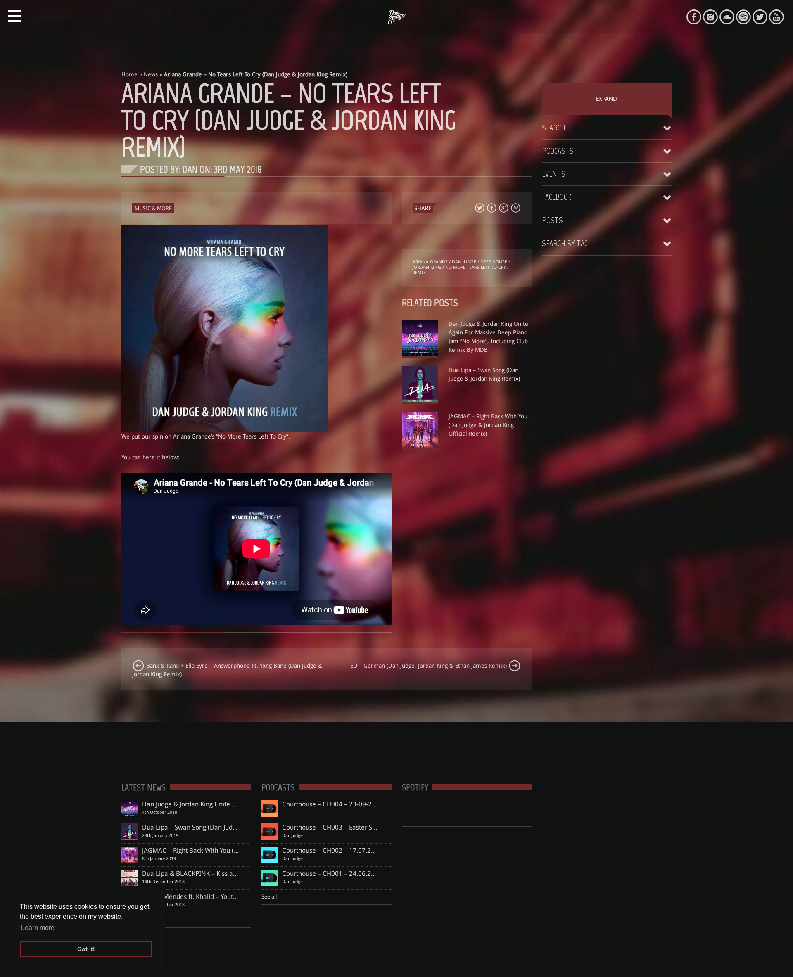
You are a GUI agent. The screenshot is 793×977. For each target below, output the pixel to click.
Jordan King (427, 267)
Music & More (153, 208)
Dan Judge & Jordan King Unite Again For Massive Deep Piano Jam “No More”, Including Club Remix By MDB (488, 336)
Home (129, 74)
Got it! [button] (86, 949)
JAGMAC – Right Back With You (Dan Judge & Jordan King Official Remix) (488, 425)
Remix (419, 272)
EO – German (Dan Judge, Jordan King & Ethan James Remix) (429, 665)
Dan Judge (464, 262)
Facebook (556, 197)
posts (552, 220)
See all (269, 897)
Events (553, 174)
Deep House (493, 262)
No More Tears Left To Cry (475, 267)
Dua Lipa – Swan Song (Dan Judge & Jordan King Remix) (484, 374)
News (151, 74)
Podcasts (558, 151)
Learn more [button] (38, 927)
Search (553, 128)
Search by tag (565, 243)
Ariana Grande (430, 262)
